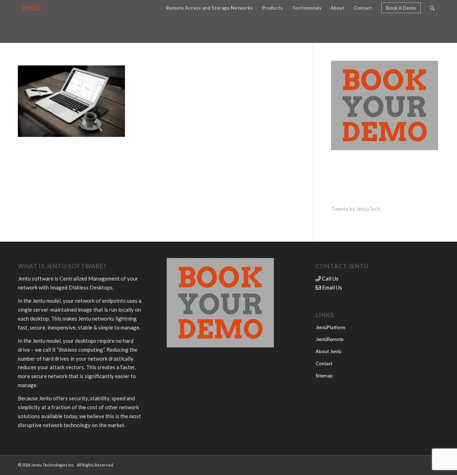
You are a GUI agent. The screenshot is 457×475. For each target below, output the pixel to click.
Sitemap (324, 375)
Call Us (329, 278)
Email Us (331, 287)
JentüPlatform (330, 327)
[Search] (432, 8)
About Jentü (328, 351)
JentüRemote (329, 339)
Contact (324, 363)
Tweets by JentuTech (355, 209)
